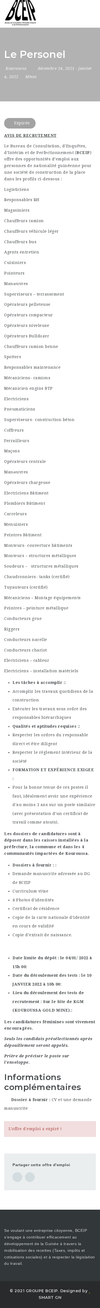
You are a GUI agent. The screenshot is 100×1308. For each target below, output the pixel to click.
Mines (31, 77)
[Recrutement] (27, 13)
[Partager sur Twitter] (30, 1177)
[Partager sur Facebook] (17, 1177)
